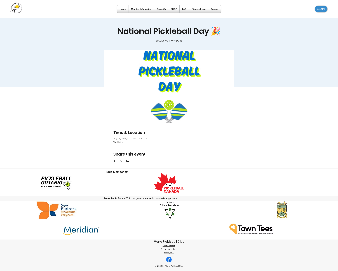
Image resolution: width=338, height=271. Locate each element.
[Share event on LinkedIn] (127, 161)
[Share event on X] (121, 161)
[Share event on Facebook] (114, 161)
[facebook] (169, 259)
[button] (141, 9)
